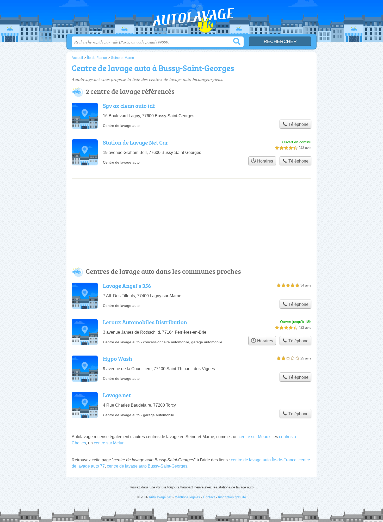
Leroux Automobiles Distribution (145, 322)
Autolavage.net (191, 18)
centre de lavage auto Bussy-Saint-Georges (147, 466)
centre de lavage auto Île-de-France (263, 460)
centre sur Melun (109, 443)
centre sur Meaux (254, 436)
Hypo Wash (117, 359)
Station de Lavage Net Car (135, 142)
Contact (209, 497)
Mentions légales (187, 497)
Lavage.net (117, 395)
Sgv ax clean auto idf (129, 106)
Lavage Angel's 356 (127, 286)
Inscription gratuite (232, 497)
